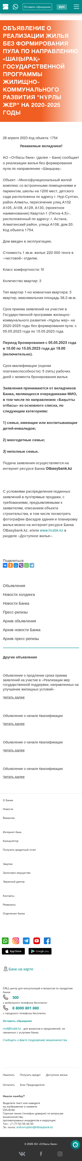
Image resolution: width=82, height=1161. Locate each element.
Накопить (8, 1075)
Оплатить (9, 1085)
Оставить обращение (17, 1021)
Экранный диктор (14, 881)
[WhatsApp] (26, 565)
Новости (8, 809)
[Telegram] (32, 565)
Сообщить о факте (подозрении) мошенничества (35, 1040)
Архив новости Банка (21, 629)
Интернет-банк (12, 832)
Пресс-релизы (15, 612)
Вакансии (9, 818)
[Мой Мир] (16, 565)
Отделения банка (14, 913)
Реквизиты (9, 904)
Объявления (14, 585)
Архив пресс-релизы (21, 638)
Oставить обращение (37, 7)
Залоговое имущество (17, 872)
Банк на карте (21, 969)
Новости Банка (16, 603)
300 (15, 997)
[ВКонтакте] (5, 565)
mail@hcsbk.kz (12, 1028)
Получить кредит (30, 1075)
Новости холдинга (19, 594)
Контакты (8, 896)
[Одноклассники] (10, 565)
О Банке (8, 800)
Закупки (8, 864)
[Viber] (21, 565)
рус (62, 6)
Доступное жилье (57, 1075)
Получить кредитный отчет (19, 849)
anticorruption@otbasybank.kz (34, 1127)
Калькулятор (10, 841)
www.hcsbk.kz (51, 530)
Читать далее (14, 696)
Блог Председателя (32, 1085)
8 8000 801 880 (25, 1008)
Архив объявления (19, 620)
